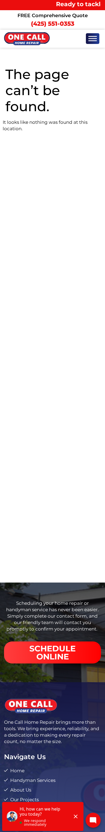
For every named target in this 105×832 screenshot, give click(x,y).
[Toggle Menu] (92, 38)
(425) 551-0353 (52, 23)
